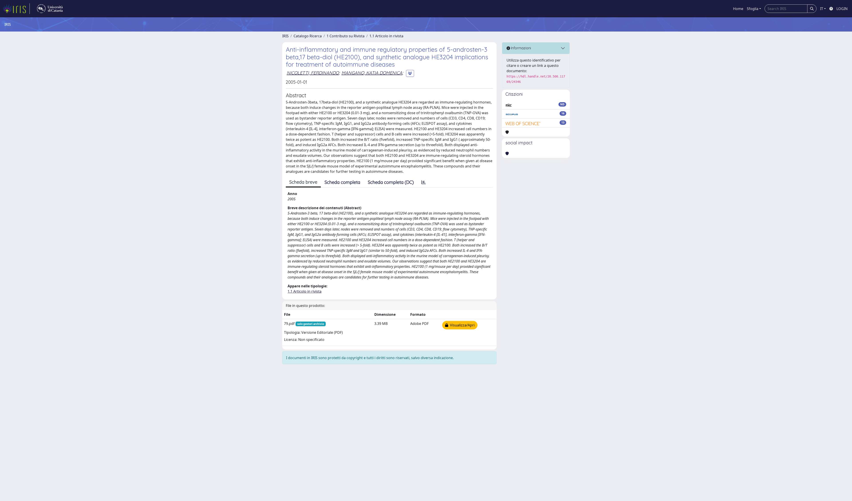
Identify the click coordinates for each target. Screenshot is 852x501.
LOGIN (842, 8)
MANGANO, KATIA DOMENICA (371, 73)
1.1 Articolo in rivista (386, 36)
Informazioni (520, 48)
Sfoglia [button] (752, 8)
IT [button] (821, 8)
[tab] (424, 182)
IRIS (285, 36)
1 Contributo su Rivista (346, 36)
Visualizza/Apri (461, 325)
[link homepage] (16, 8)
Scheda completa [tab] (342, 182)
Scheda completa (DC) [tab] (391, 182)
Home (738, 8)
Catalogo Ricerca (308, 36)
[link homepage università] (49, 8)
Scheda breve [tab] (303, 182)
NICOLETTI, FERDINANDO (313, 73)
